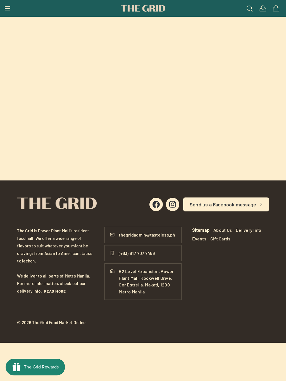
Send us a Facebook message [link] (223, 204)
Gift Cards (220, 238)
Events (199, 238)
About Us (222, 230)
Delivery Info (248, 230)
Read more (55, 291)
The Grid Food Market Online (58, 322)
